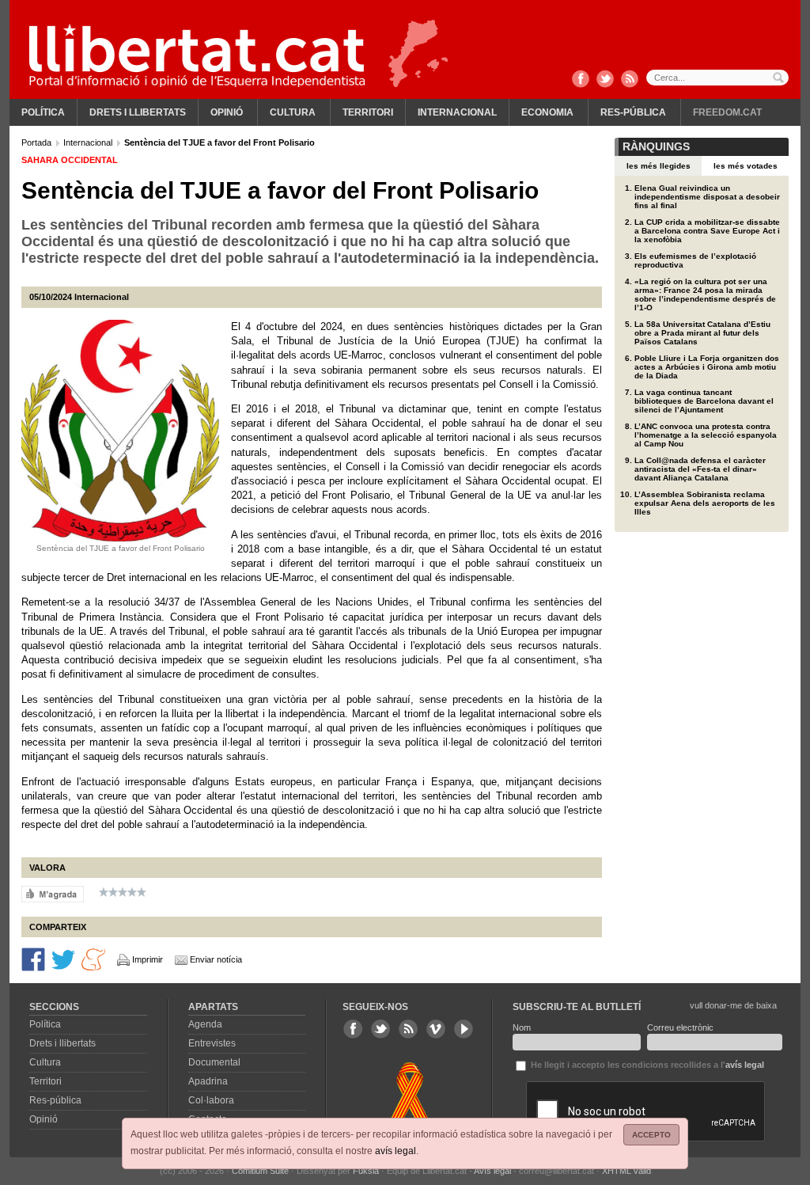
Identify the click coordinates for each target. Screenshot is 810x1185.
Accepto (651, 1134)
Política (43, 112)
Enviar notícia (216, 959)
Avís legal (492, 1171)
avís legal (395, 1151)
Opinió (226, 112)
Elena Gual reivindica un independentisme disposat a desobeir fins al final (707, 197)
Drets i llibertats (137, 112)
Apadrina (208, 1081)
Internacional (457, 112)
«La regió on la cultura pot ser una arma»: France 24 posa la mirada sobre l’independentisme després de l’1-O (705, 294)
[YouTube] (463, 1029)
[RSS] (629, 80)
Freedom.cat (727, 112)
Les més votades (745, 165)
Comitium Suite (260, 1171)
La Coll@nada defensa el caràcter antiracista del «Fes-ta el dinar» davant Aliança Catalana (700, 469)
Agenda (205, 1024)
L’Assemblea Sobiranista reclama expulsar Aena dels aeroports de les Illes (704, 503)
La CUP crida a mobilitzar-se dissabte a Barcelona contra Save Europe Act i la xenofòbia (707, 231)
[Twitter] (605, 80)
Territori (368, 112)
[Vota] (52, 893)
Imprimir (147, 959)
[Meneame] (93, 958)
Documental (214, 1062)
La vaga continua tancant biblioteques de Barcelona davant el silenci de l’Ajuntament (704, 401)
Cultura (293, 112)
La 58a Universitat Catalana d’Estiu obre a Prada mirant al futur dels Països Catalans (702, 333)
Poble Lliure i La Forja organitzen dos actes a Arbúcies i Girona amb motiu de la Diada (706, 367)
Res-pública (633, 112)
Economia (547, 112)
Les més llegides (658, 165)
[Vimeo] (436, 1029)
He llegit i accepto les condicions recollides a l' (646, 1064)
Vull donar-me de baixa (733, 1005)
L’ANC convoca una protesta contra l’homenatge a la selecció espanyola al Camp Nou (705, 435)
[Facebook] (580, 80)
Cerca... (717, 77)
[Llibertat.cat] (197, 55)
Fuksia (366, 1171)
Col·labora (211, 1100)
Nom (522, 1027)
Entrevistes (212, 1043)
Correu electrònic (680, 1027)
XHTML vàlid (626, 1171)
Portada (37, 142)
